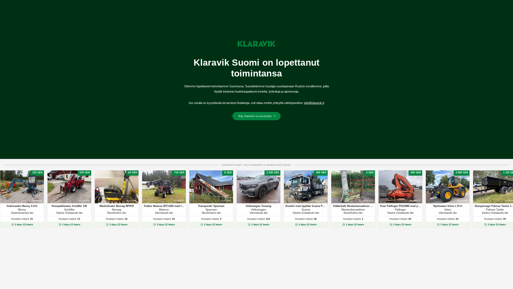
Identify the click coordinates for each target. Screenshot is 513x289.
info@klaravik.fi (314, 103)
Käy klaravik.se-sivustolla (255, 116)
